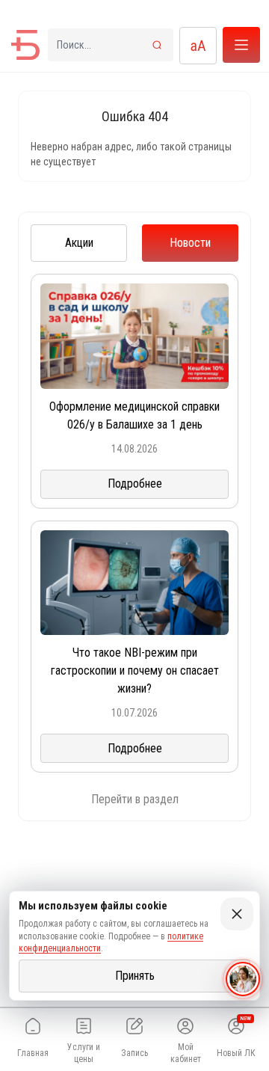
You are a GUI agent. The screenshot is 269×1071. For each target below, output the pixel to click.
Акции (79, 243)
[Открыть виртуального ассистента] (243, 979)
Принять (135, 976)
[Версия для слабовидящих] (198, 45)
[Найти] (156, 44)
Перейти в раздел (135, 799)
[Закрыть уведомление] (236, 913)
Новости (190, 243)
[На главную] (25, 44)
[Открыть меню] (241, 45)
